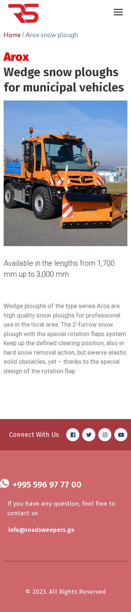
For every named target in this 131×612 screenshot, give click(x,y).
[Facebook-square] (72, 434)
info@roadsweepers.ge (41, 529)
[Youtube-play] (120, 434)
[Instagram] (104, 434)
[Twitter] (88, 434)
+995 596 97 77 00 (47, 484)
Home (12, 35)
